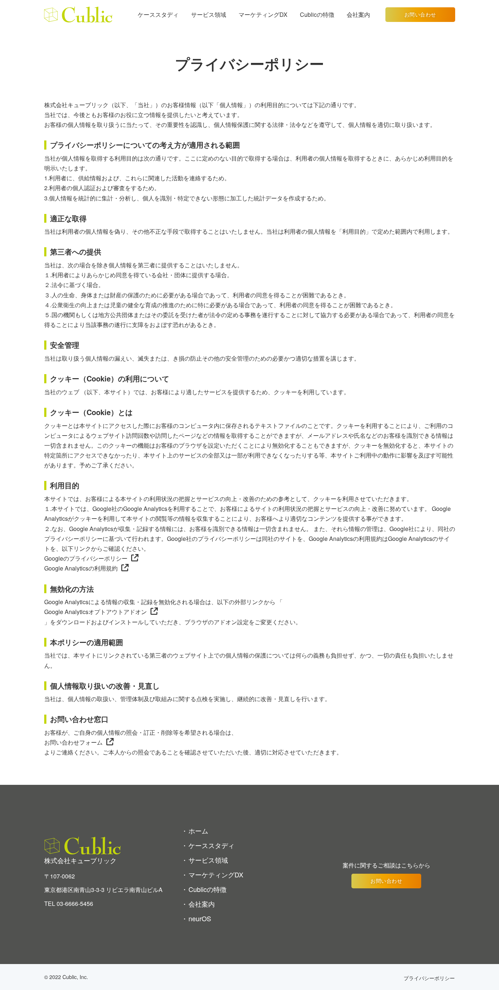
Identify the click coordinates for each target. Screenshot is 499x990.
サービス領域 (208, 14)
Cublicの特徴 (317, 14)
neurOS (199, 918)
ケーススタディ (158, 14)
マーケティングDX (263, 14)
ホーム (198, 830)
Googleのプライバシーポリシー (85, 558)
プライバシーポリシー (429, 978)
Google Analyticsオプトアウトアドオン (95, 611)
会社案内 (358, 14)
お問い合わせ (420, 14)
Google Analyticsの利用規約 (81, 568)
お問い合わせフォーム (73, 742)
